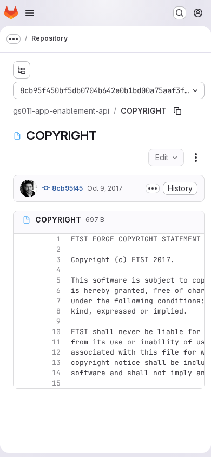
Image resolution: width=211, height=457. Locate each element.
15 (56, 383)
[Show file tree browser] (21, 70)
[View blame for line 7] (23, 301)
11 (56, 342)
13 (56, 362)
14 (56, 372)
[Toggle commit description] (153, 188)
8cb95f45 (66, 188)
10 (56, 331)
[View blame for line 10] (23, 332)
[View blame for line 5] (23, 280)
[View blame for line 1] (23, 239)
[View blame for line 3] (23, 259)
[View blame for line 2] (23, 249)
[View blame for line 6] (23, 290)
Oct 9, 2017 (105, 188)
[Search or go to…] (179, 12)
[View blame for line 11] (23, 342)
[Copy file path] (177, 111)
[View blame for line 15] (23, 383)
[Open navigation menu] (29, 13)
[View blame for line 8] (23, 311)
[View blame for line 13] (23, 362)
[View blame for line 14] (23, 373)
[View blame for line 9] (23, 321)
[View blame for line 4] (23, 270)
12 (56, 352)
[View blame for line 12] (23, 352)
